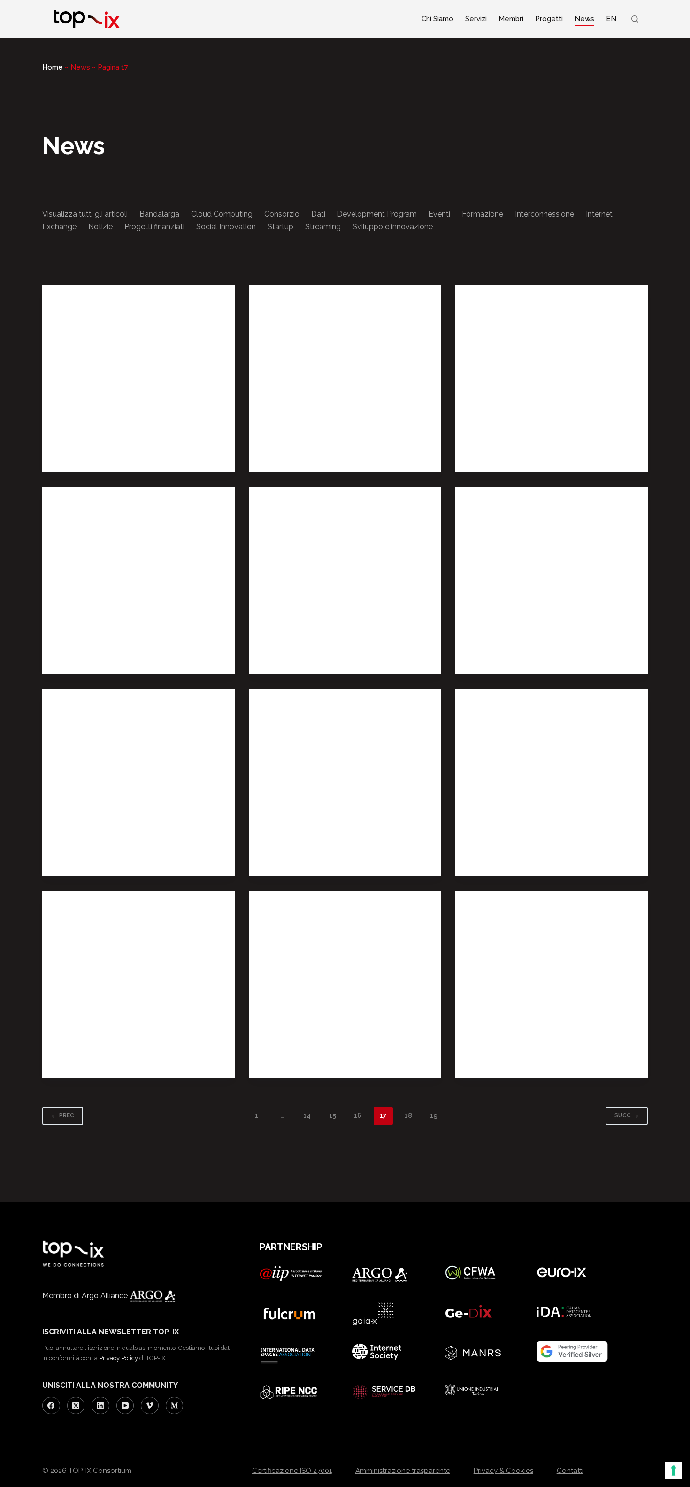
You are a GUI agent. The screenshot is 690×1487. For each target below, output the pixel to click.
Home (52, 67)
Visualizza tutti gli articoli (85, 213)
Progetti (549, 19)
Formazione (482, 213)
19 (433, 1115)
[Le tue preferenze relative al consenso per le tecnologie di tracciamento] (673, 1470)
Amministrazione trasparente (402, 1470)
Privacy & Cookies (503, 1470)
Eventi (439, 213)
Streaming (323, 226)
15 (332, 1115)
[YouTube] (125, 1406)
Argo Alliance (106, 1295)
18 (408, 1115)
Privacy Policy (118, 1358)
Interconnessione (544, 213)
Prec (66, 1115)
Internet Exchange (89, 654)
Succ (622, 1115)
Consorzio (281, 213)
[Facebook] (51, 1406)
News (584, 19)
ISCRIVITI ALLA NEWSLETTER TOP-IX (110, 1331)
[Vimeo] (150, 1406)
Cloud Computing (222, 213)
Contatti (570, 1470)
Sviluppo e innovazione (393, 226)
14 (307, 1115)
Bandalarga (159, 213)
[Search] (634, 19)
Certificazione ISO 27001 (292, 1470)
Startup (280, 226)
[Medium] (175, 1406)
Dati (318, 213)
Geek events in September (340, 430)
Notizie (100, 226)
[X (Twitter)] (76, 1406)
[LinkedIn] (100, 1406)
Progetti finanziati (154, 226)
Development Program (377, 213)
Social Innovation (226, 226)
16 (357, 1115)
